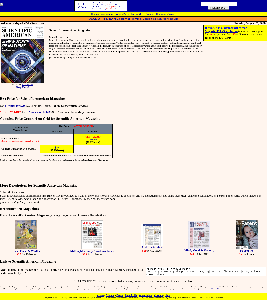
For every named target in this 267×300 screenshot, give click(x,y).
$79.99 (93, 139)
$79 (57, 147)
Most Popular (146, 14)
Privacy (110, 295)
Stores (117, 14)
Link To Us (131, 295)
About (100, 295)
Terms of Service (217, 289)
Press (119, 295)
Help (167, 295)
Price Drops (130, 14)
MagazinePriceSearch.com (221, 31)
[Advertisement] (133, 172)
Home (94, 14)
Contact (158, 295)
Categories (106, 14)
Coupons (161, 14)
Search (172, 14)
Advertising (145, 295)
